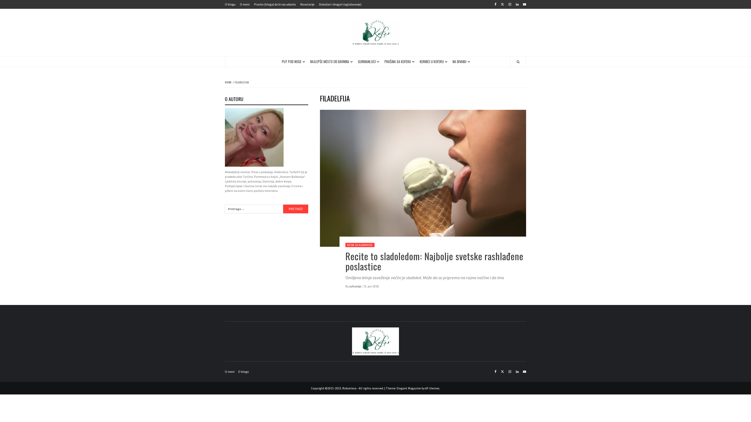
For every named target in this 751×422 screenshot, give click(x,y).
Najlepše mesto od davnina (329, 61)
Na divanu (459, 61)
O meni (245, 4)
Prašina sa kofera (397, 61)
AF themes (432, 388)
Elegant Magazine (409, 388)
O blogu (230, 4)
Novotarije (307, 4)
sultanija (355, 286)
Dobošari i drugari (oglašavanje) (340, 4)
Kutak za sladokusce (360, 245)
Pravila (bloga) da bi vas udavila (275, 4)
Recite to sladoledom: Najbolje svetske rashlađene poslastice (434, 261)
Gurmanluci (367, 61)
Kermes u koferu (432, 61)
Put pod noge (291, 61)
